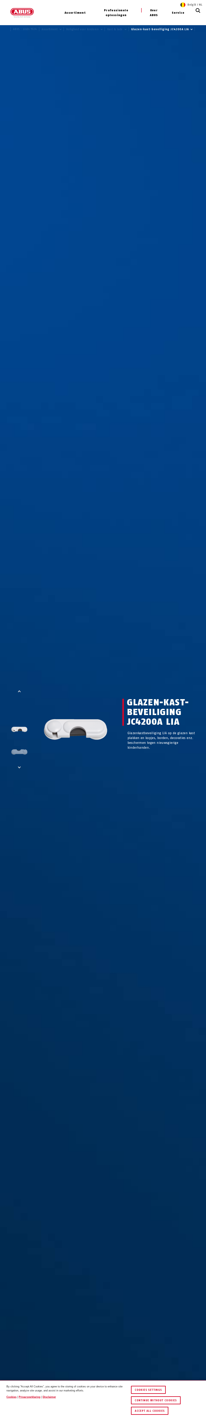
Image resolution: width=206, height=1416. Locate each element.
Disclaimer (49, 1396)
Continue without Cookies (156, 1400)
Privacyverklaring (29, 1396)
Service (178, 13)
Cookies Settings (148, 1390)
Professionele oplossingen (116, 13)
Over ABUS (154, 13)
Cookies (11, 1396)
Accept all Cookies (150, 1411)
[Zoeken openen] (198, 13)
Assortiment (75, 13)
